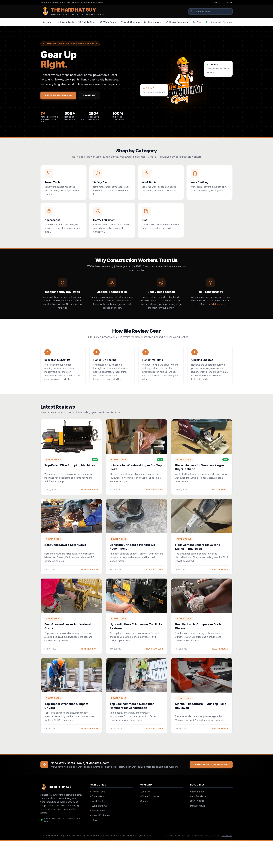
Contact (144, 801)
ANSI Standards (198, 796)
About (214, 2)
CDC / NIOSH (197, 801)
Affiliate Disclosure (149, 796)
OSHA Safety (197, 791)
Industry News (197, 805)
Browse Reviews (56, 95)
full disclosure (218, 304)
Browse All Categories (211, 764)
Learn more (226, 835)
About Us (89, 95)
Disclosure (228, 2)
